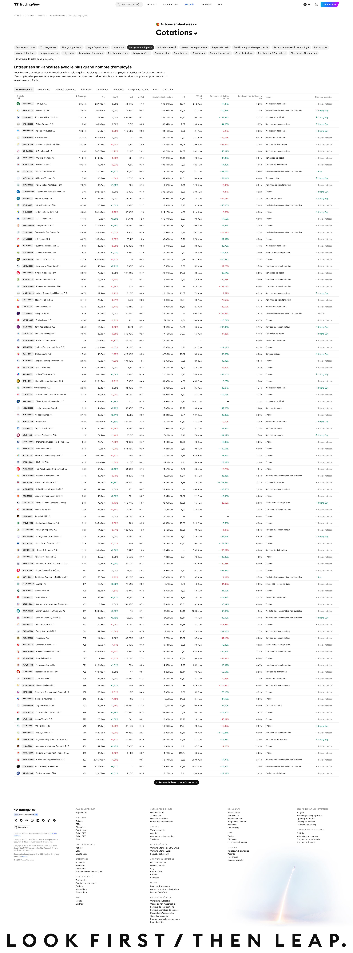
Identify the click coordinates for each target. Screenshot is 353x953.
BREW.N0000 (28, 760)
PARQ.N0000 (28, 645)
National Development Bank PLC (49, 347)
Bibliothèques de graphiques (310, 815)
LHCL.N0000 (28, 408)
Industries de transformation (278, 185)
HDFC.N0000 (28, 753)
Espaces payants (235, 860)
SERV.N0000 (28, 638)
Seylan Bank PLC (43, 320)
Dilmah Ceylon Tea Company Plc (50, 611)
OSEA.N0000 (28, 712)
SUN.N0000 (27, 334)
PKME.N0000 (28, 739)
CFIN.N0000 (28, 381)
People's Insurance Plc (45, 699)
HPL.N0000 (27, 205)
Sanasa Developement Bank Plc (49, 496)
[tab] (25, 47)
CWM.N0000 (28, 678)
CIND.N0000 (28, 773)
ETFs (78, 824)
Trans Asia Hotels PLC (46, 631)
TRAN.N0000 (28, 631)
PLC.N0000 (27, 361)
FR (308, 4)
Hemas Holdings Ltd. (44, 198)
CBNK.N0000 (28, 658)
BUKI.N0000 (28, 137)
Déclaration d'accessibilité (162, 913)
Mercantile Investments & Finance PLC (52, 442)
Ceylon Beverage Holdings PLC (50, 759)
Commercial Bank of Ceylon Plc (51, 191)
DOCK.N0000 (28, 340)
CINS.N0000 (28, 259)
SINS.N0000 (28, 273)
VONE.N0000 (28, 165)
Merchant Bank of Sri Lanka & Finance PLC (52, 563)
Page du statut (157, 922)
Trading (231, 836)
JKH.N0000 (27, 117)
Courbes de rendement (86, 883)
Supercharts (81, 812)
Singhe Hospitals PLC (45, 705)
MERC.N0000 (28, 442)
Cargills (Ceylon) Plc (45, 158)
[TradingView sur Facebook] (21, 820)
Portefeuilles (81, 880)
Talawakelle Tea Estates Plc (47, 232)
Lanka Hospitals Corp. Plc (47, 408)
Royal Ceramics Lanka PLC (47, 246)
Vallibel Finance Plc (43, 415)
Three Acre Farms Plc (45, 665)
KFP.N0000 (27, 672)
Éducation (232, 839)
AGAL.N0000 (28, 266)
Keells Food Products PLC (46, 672)
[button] (159, 4)
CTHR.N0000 (28, 151)
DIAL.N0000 (28, 354)
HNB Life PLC (42, 462)
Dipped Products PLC (45, 131)
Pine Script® (81, 892)
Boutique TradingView (160, 886)
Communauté (170, 4)
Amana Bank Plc (42, 590)
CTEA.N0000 (28, 611)
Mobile (79, 901)
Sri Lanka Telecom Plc (45, 178)
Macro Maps (81, 889)
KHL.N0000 (27, 327)
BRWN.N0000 (28, 550)
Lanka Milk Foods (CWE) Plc (47, 617)
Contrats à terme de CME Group (164, 848)
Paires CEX (81, 833)
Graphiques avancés (306, 821)
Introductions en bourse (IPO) (89, 871)
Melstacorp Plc (42, 110)
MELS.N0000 (28, 110)
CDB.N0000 (27, 394)
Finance (268, 191)
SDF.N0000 (27, 692)
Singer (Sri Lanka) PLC (45, 273)
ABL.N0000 (27, 591)
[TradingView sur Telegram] (43, 820)
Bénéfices (80, 865)
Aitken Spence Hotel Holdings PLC (51, 293)
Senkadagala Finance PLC (47, 523)
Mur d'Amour (233, 815)
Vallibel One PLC (43, 164)
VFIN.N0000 (28, 415)
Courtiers (206, 4)
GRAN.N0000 (28, 651)
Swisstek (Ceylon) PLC (46, 644)
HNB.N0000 (27, 212)
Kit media (154, 877)
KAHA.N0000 (28, 286)
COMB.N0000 (28, 192)
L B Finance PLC (42, 239)
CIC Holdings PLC (42, 388)
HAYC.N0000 (28, 421)
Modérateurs (233, 827)
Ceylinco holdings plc (45, 259)
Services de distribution (276, 144)
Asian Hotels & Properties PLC (49, 489)
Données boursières (159, 818)
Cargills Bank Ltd (43, 658)
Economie (80, 862)
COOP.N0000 (28, 604)
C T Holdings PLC (44, 151)
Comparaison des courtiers (162, 836)
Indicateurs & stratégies (238, 851)
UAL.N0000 (27, 624)
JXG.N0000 (27, 516)
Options (79, 886)
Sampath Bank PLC (45, 225)
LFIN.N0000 (27, 239)
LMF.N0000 (27, 618)
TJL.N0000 (27, 313)
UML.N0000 (27, 482)
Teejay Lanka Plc (42, 313)
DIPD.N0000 (28, 131)
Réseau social (234, 812)
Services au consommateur (277, 124)
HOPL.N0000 (28, 279)
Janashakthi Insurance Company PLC (52, 746)
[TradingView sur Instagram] (32, 820)
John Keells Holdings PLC (46, 117)
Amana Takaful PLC (43, 719)
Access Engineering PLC (46, 435)
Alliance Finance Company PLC (49, 455)
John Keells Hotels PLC (45, 327)
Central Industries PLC (46, 773)
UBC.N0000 (27, 543)
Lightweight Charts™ (306, 818)
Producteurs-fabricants (275, 104)
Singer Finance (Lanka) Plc (47, 570)
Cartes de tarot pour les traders (164, 889)
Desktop (79, 904)
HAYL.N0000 (28, 104)
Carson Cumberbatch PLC (48, 144)
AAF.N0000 (27, 557)
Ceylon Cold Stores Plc (45, 171)
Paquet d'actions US (159, 854)
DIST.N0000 (28, 577)
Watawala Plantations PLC (48, 475)
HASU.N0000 (28, 462)
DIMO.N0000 (28, 401)
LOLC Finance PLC (44, 218)
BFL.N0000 (27, 509)
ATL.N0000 (27, 719)
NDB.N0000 (27, 347)
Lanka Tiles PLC (42, 597)
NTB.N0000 (27, 374)
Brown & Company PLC (47, 550)
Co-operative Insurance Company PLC (52, 604)
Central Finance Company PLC (49, 381)
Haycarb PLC (42, 421)
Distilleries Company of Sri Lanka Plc (51, 577)
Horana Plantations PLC (46, 279)
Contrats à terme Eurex (160, 851)
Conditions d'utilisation (160, 901)
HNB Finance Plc (43, 448)
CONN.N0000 (28, 685)
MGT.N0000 (28, 300)
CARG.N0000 (28, 158)
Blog (152, 868)
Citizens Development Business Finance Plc (52, 394)
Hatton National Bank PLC (46, 212)
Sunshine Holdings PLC (45, 333)
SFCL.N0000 (28, 523)
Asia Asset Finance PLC (45, 557)
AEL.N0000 (27, 435)
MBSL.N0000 (28, 563)
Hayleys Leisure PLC (45, 685)
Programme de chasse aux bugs (165, 919)
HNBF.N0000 (28, 449)
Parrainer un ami (235, 818)
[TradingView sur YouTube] (27, 820)
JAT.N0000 (27, 726)
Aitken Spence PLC (44, 124)
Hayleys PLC (41, 104)
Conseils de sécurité (159, 916)
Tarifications (155, 815)
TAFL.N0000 (28, 665)
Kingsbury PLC (42, 638)
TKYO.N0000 (28, 503)
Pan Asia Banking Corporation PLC (51, 469)
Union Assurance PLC (44, 624)
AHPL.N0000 (28, 489)
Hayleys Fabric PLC (44, 300)
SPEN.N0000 (28, 124)
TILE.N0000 (27, 597)
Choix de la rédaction (237, 842)
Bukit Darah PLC (42, 137)
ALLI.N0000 (27, 455)
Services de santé (273, 198)
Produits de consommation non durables (283, 110)
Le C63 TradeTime (158, 892)
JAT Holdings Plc (42, 726)
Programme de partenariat (309, 839)
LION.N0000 (28, 766)
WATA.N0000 (28, 476)
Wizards (231, 854)
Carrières (154, 874)
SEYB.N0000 (28, 320)
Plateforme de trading (306, 824)
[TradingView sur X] (16, 820)
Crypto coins (81, 830)
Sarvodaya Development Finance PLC (52, 692)
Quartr (24, 856)
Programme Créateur (237, 821)
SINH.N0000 (28, 705)
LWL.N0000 (27, 307)
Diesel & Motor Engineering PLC (50, 401)
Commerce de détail (274, 117)
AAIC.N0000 (28, 536)
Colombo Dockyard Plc (46, 340)
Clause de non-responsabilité (163, 904)
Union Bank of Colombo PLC (47, 543)
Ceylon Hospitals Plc (44, 428)
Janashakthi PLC (42, 516)
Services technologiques (276, 739)
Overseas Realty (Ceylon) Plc (49, 712)
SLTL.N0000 (28, 178)
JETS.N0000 (28, 530)
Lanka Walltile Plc (43, 306)
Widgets (300, 812)
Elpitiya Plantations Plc (45, 252)
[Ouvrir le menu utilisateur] (316, 4)
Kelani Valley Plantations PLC (49, 185)
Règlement (232, 824)
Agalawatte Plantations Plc (48, 266)
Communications (272, 178)
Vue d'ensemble (157, 830)
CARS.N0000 (28, 144)
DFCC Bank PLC (43, 367)
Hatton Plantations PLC (45, 205)
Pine (78, 839)
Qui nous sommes (158, 862)
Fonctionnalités (157, 812)
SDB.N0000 (27, 496)
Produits (152, 4)
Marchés (189, 4)
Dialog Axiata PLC (43, 354)
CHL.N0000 (27, 428)
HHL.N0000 (27, 198)
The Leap (154, 839)
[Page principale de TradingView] (27, 4)
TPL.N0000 (27, 232)
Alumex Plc (41, 584)
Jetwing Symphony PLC (46, 530)
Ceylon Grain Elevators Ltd (48, 651)
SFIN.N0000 (27, 570)
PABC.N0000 (28, 469)
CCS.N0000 (27, 171)
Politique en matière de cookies (164, 910)
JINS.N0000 (27, 746)
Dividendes (81, 868)
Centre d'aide (156, 871)
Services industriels (274, 435)
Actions (79, 821)
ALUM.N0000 (28, 584)
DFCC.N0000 (28, 367)
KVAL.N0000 (28, 185)
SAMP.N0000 (28, 225)
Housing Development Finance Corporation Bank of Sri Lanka (52, 753)
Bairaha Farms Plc (42, 509)
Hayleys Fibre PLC (44, 732)
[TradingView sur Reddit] (54, 820)
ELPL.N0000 (28, 252)
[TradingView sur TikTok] (49, 820)
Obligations (81, 827)
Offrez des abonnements (161, 821)
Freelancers (233, 857)
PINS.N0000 (28, 699)
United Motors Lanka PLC (46, 482)
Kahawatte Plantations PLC (48, 286)
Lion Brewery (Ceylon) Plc (46, 766)
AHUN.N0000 (28, 293)
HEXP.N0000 (28, 733)
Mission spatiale (157, 865)
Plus (220, 4)
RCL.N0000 (27, 246)
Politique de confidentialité (162, 907)
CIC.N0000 (27, 388)
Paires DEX (81, 836)
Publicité (300, 833)
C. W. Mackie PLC (44, 678)
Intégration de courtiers (307, 836)
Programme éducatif (306, 842)
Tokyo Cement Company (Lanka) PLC (52, 502)
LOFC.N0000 (28, 219)
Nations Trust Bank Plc (45, 374)
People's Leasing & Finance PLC (49, 360)
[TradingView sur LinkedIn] (38, 820)
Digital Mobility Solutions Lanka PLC (52, 739)
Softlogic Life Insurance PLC (48, 536)
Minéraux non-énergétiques (277, 252)
